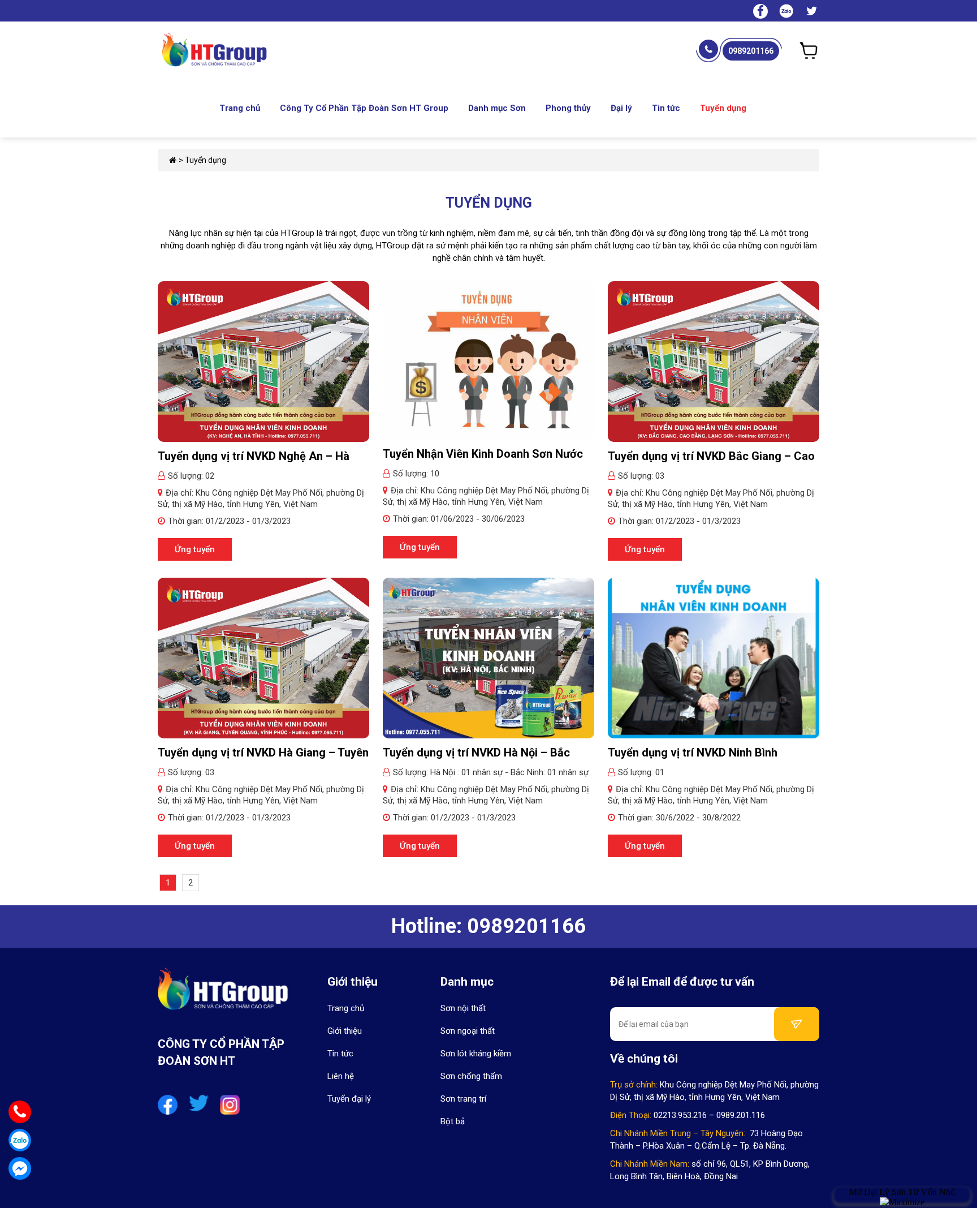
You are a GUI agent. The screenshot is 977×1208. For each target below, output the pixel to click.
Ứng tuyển (195, 549)
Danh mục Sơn (497, 108)
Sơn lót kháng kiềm (475, 1053)
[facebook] (760, 12)
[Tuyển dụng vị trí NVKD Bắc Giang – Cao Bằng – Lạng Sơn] (713, 361)
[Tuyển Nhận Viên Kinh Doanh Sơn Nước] (488, 360)
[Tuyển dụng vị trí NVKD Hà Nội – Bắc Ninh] (488, 657)
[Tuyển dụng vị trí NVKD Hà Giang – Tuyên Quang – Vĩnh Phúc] (263, 657)
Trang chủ (239, 108)
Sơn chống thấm (471, 1076)
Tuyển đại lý (349, 1099)
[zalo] (786, 10)
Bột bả (452, 1121)
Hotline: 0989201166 (488, 926)
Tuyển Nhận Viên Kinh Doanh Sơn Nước (483, 454)
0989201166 (750, 50)
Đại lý (621, 108)
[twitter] (812, 12)
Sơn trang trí (463, 1099)
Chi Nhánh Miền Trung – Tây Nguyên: (677, 1133)
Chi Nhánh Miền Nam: (649, 1164)
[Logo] (223, 995)
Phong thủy (568, 108)
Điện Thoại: (630, 1115)
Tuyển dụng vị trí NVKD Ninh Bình (692, 752)
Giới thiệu (344, 1031)
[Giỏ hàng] (809, 50)
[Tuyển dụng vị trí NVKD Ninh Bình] (713, 657)
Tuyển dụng (723, 108)
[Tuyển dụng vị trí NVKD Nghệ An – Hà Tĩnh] (263, 361)
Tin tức (666, 108)
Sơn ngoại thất (467, 1031)
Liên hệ (340, 1076)
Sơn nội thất (463, 1008)
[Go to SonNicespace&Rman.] (172, 160)
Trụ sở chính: (634, 1085)
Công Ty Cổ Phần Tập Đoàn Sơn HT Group (364, 108)
